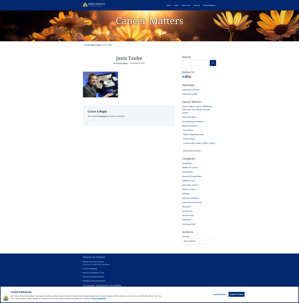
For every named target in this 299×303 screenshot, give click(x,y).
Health (176, 5)
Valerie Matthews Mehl (193, 134)
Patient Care (186, 5)
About (169, 5)
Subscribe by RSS (189, 94)
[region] (149, 294)
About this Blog (189, 117)
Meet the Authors (190, 126)
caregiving (186, 163)
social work (187, 211)
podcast (185, 193)
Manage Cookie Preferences (94, 280)
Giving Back (187, 172)
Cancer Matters (149, 20)
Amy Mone (188, 130)
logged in (103, 116)
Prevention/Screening (191, 202)
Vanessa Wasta (122, 63)
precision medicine (190, 198)
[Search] (213, 63)
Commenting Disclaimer (192, 121)
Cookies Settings (219, 294)
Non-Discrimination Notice (93, 276)
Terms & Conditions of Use (93, 272)
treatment (186, 219)
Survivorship (187, 215)
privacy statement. (99, 298)
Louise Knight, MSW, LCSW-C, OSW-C (199, 143)
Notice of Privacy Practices (93, 261)
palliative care (188, 180)
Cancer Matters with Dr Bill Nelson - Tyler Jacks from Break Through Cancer (198, 109)
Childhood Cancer (190, 167)
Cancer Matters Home (92, 45)
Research (197, 5)
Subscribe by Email (190, 89)
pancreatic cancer (190, 185)
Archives (186, 236)
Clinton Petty (189, 139)
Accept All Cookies (236, 294)
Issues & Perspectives (191, 176)
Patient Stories (188, 189)
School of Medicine (209, 5)
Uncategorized (188, 224)
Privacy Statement (90, 268)
